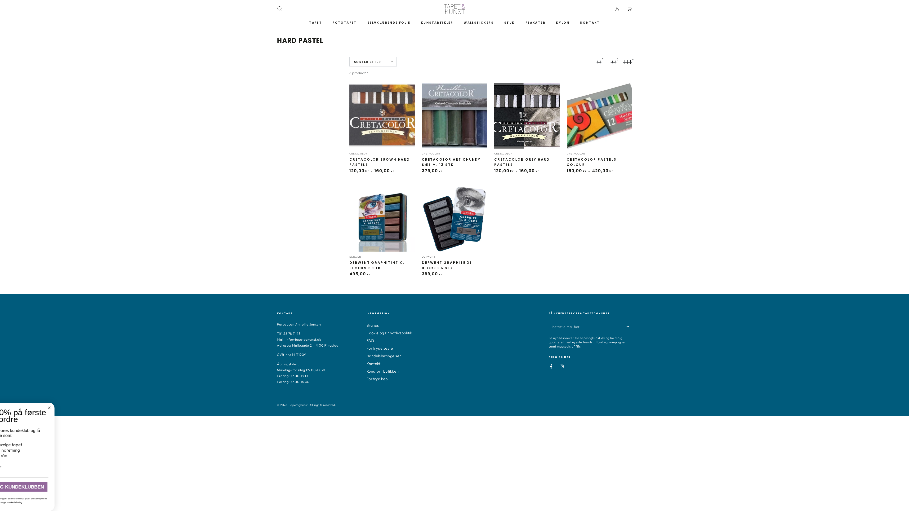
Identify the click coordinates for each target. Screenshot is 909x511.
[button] (279, 9)
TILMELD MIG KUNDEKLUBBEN (138, 486)
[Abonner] (629, 327)
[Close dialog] (179, 408)
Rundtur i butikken (382, 371)
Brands (372, 325)
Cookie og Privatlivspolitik (389, 332)
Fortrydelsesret (380, 348)
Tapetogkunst (298, 405)
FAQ (370, 340)
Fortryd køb (377, 378)
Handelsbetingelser (383, 355)
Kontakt (373, 363)
